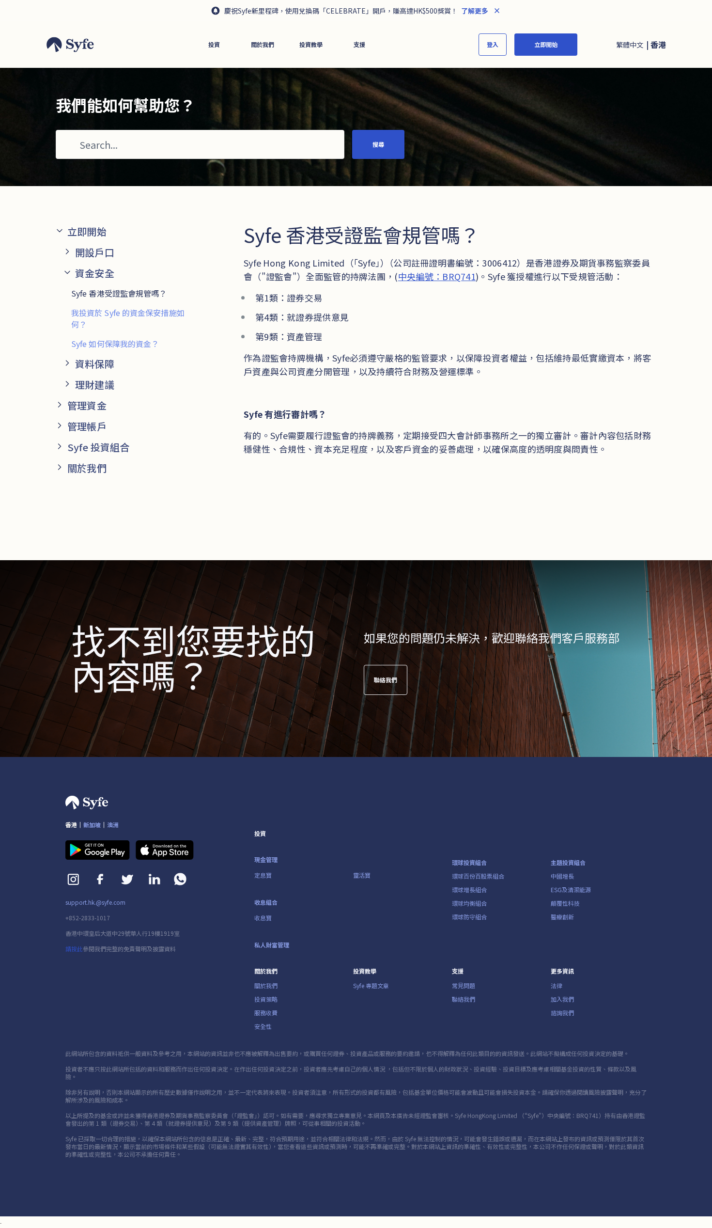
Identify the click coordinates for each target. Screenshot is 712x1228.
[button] (214, 44)
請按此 (74, 949)
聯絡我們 (385, 680)
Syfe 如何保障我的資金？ (115, 343)
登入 (492, 44)
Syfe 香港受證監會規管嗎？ (119, 293)
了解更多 (474, 10)
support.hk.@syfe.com (95, 902)
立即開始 (545, 44)
